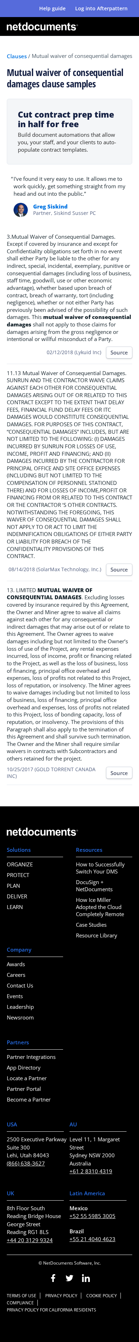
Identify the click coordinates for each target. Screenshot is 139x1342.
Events (15, 996)
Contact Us (20, 985)
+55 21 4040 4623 (92, 1239)
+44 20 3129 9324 (30, 1240)
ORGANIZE (20, 864)
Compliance (20, 1303)
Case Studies (91, 924)
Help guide (52, 8)
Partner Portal (24, 1088)
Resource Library (96, 935)
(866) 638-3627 (26, 1163)
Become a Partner (29, 1099)
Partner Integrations (31, 1056)
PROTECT (18, 874)
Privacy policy (61, 1296)
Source (119, 352)
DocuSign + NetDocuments (94, 885)
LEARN (15, 906)
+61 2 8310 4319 (91, 1171)
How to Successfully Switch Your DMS (100, 868)
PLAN (13, 885)
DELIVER (17, 896)
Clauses (17, 56)
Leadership (20, 1006)
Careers (16, 974)
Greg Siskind (50, 206)
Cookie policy (101, 1296)
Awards (16, 964)
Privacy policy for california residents (51, 1310)
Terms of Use (21, 1296)
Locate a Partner (27, 1078)
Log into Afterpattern (101, 8)
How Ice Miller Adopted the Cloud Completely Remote (100, 907)
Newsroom (20, 1017)
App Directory (24, 1067)
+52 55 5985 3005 (92, 1215)
